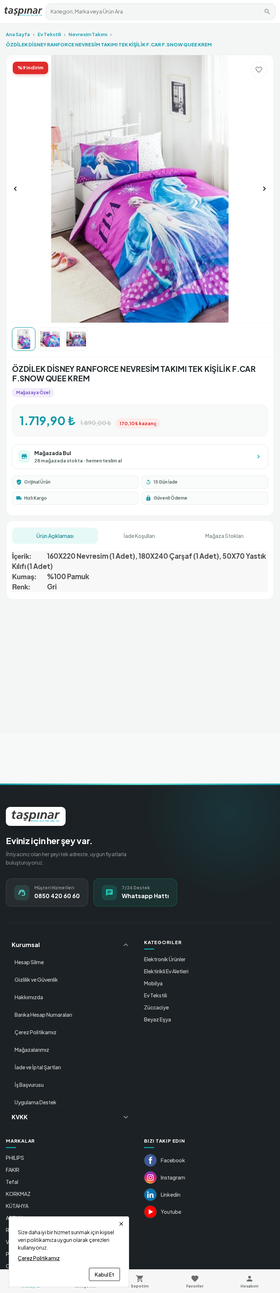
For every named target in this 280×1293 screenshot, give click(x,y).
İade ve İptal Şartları (38, 1067)
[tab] (55, 536)
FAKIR (12, 1169)
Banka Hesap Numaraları (43, 1014)
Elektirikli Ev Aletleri (166, 971)
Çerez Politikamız (36, 1032)
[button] (71, 945)
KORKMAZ (18, 1193)
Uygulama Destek (36, 1102)
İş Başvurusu (29, 1084)
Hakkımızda (29, 997)
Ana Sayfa (18, 34)
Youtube (171, 1211)
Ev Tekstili (49, 34)
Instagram (173, 1177)
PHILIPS (15, 1157)
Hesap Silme (29, 962)
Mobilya (153, 983)
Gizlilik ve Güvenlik (36, 979)
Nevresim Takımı (88, 34)
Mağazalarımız (32, 1049)
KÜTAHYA (17, 1205)
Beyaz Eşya (157, 1019)
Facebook (173, 1160)
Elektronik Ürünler (165, 959)
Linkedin (170, 1194)
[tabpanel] (140, 568)
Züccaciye (156, 1007)
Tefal (12, 1181)
